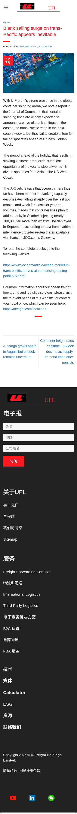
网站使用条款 (29, 770)
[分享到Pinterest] (50, 323)
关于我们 (11, 505)
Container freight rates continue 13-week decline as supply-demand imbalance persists (57, 351)
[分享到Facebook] (26, 323)
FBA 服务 (11, 651)
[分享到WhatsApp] (19, 323)
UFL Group (44, 46)
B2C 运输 (11, 629)
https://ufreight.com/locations (24, 309)
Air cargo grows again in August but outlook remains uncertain (19, 351)
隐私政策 (10, 770)
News (6, 22)
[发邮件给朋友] (42, 323)
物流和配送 (12, 583)
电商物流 (11, 640)
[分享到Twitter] (34, 323)
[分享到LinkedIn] (57, 323)
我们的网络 (12, 528)
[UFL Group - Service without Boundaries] (38, 7)
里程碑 (9, 516)
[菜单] (5, 7)
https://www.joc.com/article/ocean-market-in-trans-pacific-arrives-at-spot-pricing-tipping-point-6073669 (36, 270)
